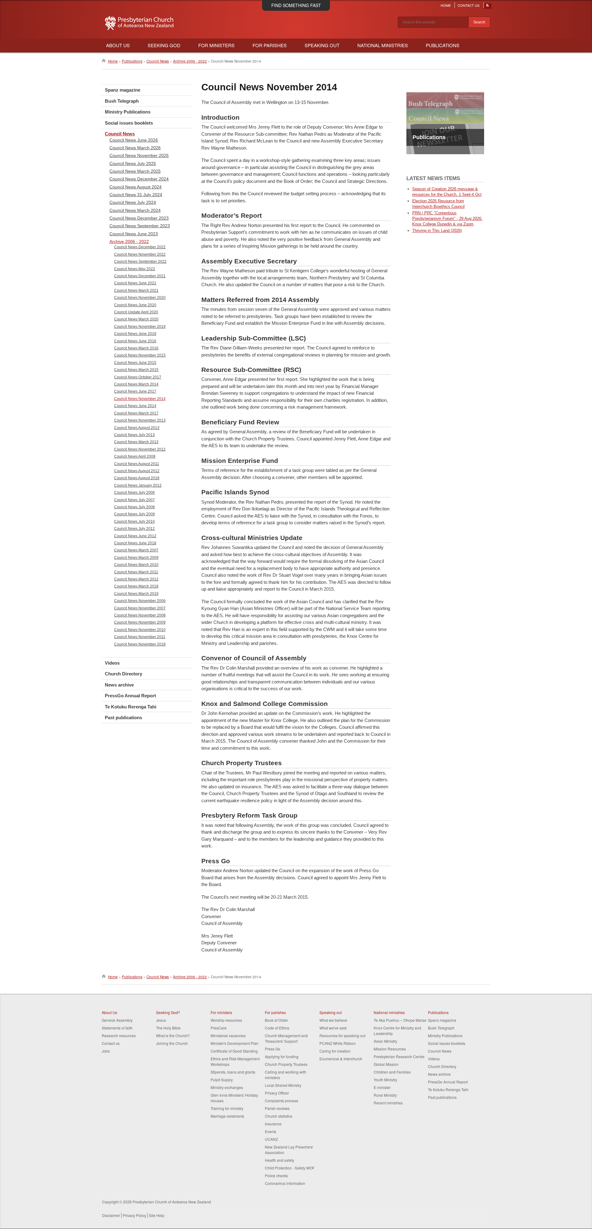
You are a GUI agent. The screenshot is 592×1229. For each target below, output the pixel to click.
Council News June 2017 (135, 391)
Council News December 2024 (139, 178)
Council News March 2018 (136, 586)
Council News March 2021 (136, 290)
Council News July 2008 (134, 507)
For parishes (275, 1012)
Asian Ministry (385, 1041)
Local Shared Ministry (283, 1085)
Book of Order (276, 1020)
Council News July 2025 (132, 163)
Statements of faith (117, 1027)
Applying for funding (281, 1056)
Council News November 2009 (140, 622)
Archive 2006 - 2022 (190, 61)
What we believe (333, 1020)
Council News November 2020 (140, 297)
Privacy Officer (277, 1092)
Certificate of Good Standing (234, 1051)
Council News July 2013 (134, 435)
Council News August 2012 (136, 471)
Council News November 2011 (139, 637)
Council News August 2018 (136, 478)
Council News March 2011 (136, 572)
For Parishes (270, 45)
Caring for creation (335, 1051)
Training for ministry (227, 1108)
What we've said (333, 1027)
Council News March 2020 (136, 319)
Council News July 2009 (134, 514)
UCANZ (271, 1139)
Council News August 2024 (135, 186)
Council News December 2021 (140, 276)
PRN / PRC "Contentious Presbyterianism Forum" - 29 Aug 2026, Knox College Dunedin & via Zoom (447, 218)
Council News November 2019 (140, 326)
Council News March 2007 (136, 550)
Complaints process (281, 1100)
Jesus (161, 1020)
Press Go (272, 1048)
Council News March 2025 (135, 171)
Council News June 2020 (135, 305)
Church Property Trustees (286, 1064)
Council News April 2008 (134, 456)
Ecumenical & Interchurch (340, 1058)
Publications (442, 45)
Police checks (276, 1175)
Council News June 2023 (133, 233)
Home (446, 5)
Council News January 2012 (138, 485)
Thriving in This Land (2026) (437, 230)
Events (270, 1131)
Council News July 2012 (134, 528)
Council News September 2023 (139, 225)
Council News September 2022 (140, 261)
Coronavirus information (285, 1183)
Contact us (111, 1043)
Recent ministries (388, 1102)
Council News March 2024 (135, 210)
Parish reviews (277, 1108)
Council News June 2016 (135, 341)
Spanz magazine (122, 90)
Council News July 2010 (134, 521)
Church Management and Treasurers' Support (286, 1038)
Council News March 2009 (136, 557)
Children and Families (392, 1071)
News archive (119, 684)
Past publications (123, 717)
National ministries (389, 1012)
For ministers (221, 1012)
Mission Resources (390, 1048)
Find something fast (296, 5)
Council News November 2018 (140, 644)
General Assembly (117, 1020)
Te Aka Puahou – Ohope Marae (400, 1020)
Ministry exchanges (227, 1087)
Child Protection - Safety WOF (289, 1167)
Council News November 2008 (140, 615)
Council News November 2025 (139, 155)
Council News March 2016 (136, 348)
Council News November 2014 (140, 399)
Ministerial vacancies (228, 1035)
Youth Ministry (385, 1079)
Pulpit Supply (222, 1079)
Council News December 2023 (139, 218)
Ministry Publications (127, 111)
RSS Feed (488, 6)
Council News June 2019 (135, 334)
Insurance (273, 1123)
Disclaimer (111, 1215)
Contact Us (468, 5)
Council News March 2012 (136, 579)
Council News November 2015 (140, 355)
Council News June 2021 (135, 283)
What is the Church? (173, 1035)
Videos (112, 663)
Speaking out (330, 1012)
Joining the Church (172, 1043)
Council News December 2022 (140, 247)
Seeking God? (168, 1012)
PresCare (219, 1027)
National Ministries (382, 45)
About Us (118, 45)
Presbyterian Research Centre (399, 1056)
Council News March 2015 (136, 370)
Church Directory (123, 673)
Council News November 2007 (140, 608)
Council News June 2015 (135, 363)
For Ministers (216, 45)
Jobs (106, 1051)
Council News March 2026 (135, 147)
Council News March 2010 (136, 565)
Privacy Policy (134, 1215)
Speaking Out (322, 45)
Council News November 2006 (140, 601)
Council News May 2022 (134, 269)
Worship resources (226, 1020)
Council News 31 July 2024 (135, 194)
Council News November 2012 (140, 449)
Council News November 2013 (140, 420)
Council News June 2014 (135, 406)
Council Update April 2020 (136, 312)
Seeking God (164, 45)
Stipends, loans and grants (233, 1071)
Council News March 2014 (136, 384)
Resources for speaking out (342, 1035)
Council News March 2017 (136, 413)
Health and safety (279, 1160)
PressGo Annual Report (130, 695)
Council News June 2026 (133, 140)
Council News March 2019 (136, 594)
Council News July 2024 (132, 202)
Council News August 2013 (136, 428)
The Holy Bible (168, 1027)
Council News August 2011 (136, 464)
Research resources (119, 1035)
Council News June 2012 (135, 536)
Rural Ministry (385, 1095)
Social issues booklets (129, 123)
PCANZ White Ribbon (337, 1043)
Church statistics (278, 1116)
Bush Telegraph (122, 101)
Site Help (156, 1215)
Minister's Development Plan (234, 1043)
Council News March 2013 (136, 442)
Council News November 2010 (140, 630)
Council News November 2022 (140, 254)
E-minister (382, 1087)
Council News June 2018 (135, 543)
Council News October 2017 (137, 377)
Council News (157, 61)
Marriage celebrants (227, 1116)
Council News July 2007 (134, 500)
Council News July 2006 (134, 492)
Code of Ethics (277, 1027)
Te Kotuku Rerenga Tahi (130, 706)
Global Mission (386, 1064)
